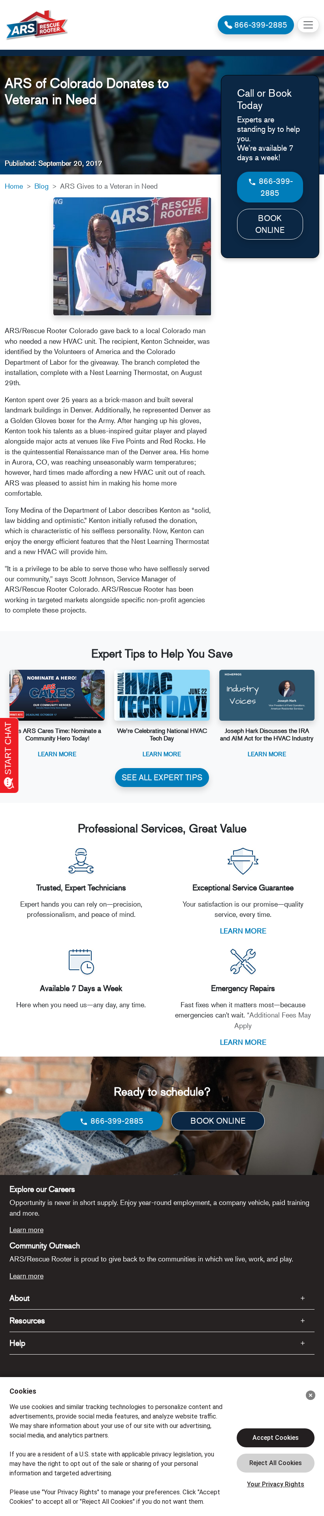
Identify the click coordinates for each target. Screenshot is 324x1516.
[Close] (310, 1395)
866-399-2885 (275, 187)
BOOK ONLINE (269, 224)
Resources (27, 1320)
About (19, 1298)
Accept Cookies (275, 1437)
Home (14, 186)
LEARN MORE (243, 930)
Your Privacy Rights (275, 1484)
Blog (41, 186)
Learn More (57, 753)
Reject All (276, 1463)
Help (17, 1343)
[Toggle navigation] (308, 25)
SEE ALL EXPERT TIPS (162, 777)
